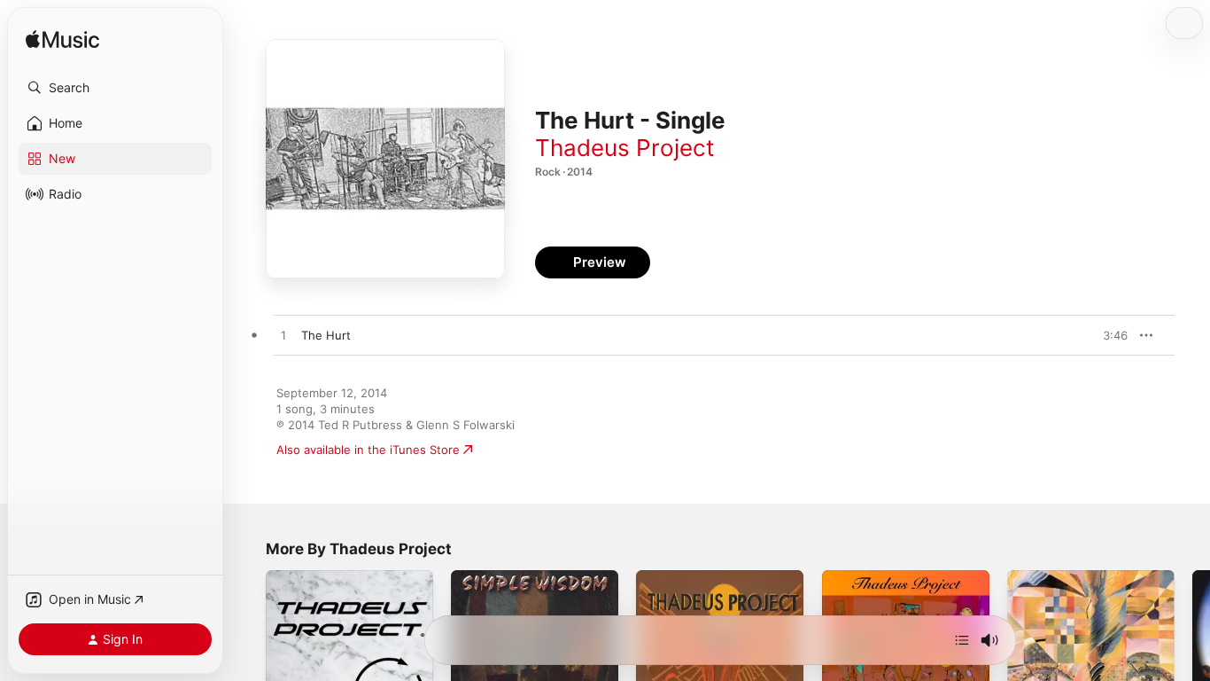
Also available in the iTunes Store (368, 449)
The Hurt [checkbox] (326, 335)
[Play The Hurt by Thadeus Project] (283, 336)
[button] (115, 88)
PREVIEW (1108, 335)
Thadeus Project (624, 147)
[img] (62, 40)
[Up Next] (962, 640)
